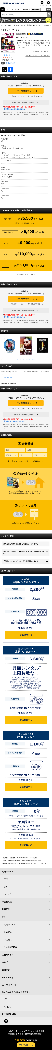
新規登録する (26, 635)
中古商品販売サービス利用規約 (11, 861)
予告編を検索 (10, 63)
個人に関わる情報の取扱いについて (32, 861)
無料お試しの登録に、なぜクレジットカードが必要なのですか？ (23, 552)
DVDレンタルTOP (6, 25)
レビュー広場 (7, 977)
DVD (2, 9)
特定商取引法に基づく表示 (10, 863)
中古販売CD (26, 9)
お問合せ (6, 969)
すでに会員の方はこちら (35, 96)
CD (9, 9)
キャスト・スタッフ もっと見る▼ (37, 56)
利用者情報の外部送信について (28, 863)
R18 (48, 9)
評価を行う (8, 55)
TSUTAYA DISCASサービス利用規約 (27, 858)
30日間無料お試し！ (26, 91)
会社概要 (5, 858)
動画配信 (37, 9)
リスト (42, 5)
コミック (16, 9)
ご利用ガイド (7, 954)
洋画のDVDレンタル (33, 25)
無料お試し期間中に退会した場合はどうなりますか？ (21, 544)
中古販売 (8, 939)
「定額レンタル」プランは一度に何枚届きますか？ (20, 561)
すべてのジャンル (19, 25)
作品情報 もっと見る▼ (41, 52)
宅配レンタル (9, 924)
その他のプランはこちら (17, 96)
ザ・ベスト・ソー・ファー (26, 359)
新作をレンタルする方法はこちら (14, 109)
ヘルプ (5, 962)
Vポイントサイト (9, 985)
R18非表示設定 (10, 947)
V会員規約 (12, 858)
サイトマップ (42, 863)
